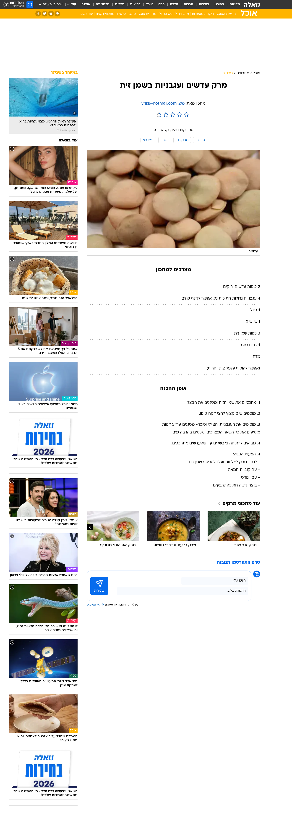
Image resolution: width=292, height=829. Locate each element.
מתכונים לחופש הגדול (174, 14)
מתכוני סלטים (126, 14)
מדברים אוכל (147, 14)
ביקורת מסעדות (203, 14)
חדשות (234, 4)
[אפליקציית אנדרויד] (57, 13)
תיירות (120, 4)
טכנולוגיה (103, 4)
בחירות (204, 4)
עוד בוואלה (68, 140)
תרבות (188, 4)
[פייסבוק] (38, 13)
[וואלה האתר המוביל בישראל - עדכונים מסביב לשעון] (252, 4)
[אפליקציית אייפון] (51, 13)
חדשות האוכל (226, 14)
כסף (161, 4)
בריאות (135, 4)
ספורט (219, 4)
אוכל (149, 4)
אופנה (85, 4)
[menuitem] (232, 4)
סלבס (174, 4)
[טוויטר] (44, 13)
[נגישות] (6, 5)
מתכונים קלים (105, 14)
